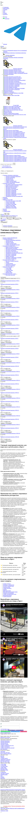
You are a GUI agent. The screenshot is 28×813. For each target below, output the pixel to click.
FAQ (4, 10)
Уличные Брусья (4, 743)
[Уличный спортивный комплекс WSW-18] (10, 433)
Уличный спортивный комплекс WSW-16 (10, 419)
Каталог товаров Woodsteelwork (10, 237)
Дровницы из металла (10, 264)
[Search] (8, 214)
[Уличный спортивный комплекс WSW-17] (10, 424)
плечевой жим (10, 586)
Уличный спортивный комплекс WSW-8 (9, 348)
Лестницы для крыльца (11, 250)
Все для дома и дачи (5, 761)
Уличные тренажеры (7, 225)
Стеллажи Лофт (9, 270)
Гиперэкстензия (6, 587)
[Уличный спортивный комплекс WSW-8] (10, 343)
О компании (6, 7)
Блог (4, 11)
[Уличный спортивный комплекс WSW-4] (10, 307)
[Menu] (5, 214)
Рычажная (5, 584)
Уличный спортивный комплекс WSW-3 (9, 301)
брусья (9, 583)
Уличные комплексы (5, 740)
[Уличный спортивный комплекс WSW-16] (10, 415)
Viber (6, 16)
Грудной (5, 586)
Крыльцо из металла (10, 265)
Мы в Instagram (23, 731)
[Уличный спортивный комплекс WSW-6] (10, 324)
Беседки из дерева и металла (12, 261)
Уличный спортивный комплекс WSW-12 (10, 383)
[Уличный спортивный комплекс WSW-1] (10, 280)
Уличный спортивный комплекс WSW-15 (10, 410)
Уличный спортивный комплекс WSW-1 (9, 284)
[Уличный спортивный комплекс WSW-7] (10, 333)
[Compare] (2, 283)
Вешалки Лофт (9, 272)
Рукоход (5, 589)
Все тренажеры (4, 749)
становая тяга (11, 584)
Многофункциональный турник (10, 591)
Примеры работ (4, 774)
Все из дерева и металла (6, 753)
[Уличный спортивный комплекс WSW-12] (10, 380)
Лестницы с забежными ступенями (13, 257)
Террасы (5, 210)
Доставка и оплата (5, 773)
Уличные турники (10, 242)
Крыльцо (5, 197)
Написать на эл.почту (5, 737)
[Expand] (13, 239)
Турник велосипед (7, 596)
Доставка (5, 9)
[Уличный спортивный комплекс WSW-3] (10, 298)
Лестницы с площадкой (11, 254)
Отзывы (5, 13)
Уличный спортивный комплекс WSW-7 (9, 338)
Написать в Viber (11, 730)
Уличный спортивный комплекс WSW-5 (9, 319)
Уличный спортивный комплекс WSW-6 (9, 328)
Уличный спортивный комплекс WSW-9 (9, 357)
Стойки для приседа (5, 746)
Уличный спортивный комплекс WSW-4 (9, 310)
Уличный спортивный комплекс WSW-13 (10, 392)
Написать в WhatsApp (5, 731)
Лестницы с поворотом (11, 255)
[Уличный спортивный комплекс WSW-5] (10, 316)
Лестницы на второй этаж (9, 183)
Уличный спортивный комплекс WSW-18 (10, 436)
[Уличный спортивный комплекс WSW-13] (10, 389)
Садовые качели (6, 211)
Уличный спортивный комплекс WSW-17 (10, 428)
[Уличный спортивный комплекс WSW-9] (10, 353)
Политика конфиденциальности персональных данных (13, 789)
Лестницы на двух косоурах (12, 251)
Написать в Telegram (15, 731)
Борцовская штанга (7, 595)
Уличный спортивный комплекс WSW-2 (9, 293)
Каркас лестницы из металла (12, 247)
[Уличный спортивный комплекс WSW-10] (10, 362)
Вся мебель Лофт (4, 769)
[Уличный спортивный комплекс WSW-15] (10, 406)
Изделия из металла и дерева (9, 273)
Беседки (5, 209)
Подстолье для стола (10, 275)
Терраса (7, 262)
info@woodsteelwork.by (7, 167)
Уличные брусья (9, 241)
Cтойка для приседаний (11, 243)
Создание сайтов (7, 806)
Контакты (5, 14)
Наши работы (6, 8)
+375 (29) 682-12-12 (6, 166)
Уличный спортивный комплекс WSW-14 (10, 401)
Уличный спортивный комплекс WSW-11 (10, 375)
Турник (4, 583)
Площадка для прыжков (8, 593)
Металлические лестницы (11, 248)
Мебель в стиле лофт (7, 266)
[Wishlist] (1, 283)
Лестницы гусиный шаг (11, 258)
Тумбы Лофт (8, 271)
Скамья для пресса (7, 588)
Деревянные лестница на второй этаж (14, 252)
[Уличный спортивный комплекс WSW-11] (10, 371)
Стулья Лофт (8, 269)
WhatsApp (7, 18)
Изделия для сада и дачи (8, 259)
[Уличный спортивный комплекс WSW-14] (10, 398)
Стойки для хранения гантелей (13, 244)
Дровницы (5, 198)
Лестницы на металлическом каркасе (14, 249)
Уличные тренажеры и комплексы (10, 175)
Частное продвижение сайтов (18, 806)
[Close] (1, 1)
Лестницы (3, 751)
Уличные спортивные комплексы (13, 240)
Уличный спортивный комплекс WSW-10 (10, 366)
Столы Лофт (8, 268)
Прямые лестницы (10, 256)
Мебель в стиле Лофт (8, 199)
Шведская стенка (7, 590)
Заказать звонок (4, 173)
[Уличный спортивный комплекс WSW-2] (10, 289)
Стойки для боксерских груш (9, 594)
